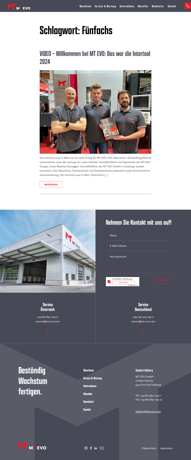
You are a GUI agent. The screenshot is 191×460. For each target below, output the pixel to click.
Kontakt (172, 6)
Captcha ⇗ (133, 285)
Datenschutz (149, 448)
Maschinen (88, 370)
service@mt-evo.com (48, 321)
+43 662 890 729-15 (151, 399)
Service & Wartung (105, 6)
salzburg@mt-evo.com (148, 411)
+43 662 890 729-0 (150, 395)
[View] (48, 333)
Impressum (166, 448)
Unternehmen (127, 6)
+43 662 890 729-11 (47, 317)
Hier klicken (123, 282)
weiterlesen (51, 184)
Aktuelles (143, 6)
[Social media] (85, 447)
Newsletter (158, 6)
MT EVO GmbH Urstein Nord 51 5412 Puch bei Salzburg (148, 380)
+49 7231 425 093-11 (143, 317)
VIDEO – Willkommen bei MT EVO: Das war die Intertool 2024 (95, 57)
